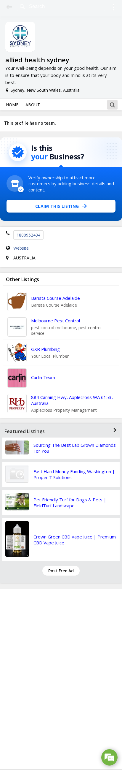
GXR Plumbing (45, 349)
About (32, 104)
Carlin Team (43, 377)
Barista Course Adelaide (55, 298)
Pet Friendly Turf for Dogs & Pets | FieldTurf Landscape (69, 502)
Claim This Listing (57, 206)
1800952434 (28, 235)
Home (12, 104)
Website (21, 248)
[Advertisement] (61, 679)
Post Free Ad (61, 570)
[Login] (113, 8)
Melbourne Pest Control (55, 321)
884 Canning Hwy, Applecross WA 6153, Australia (72, 400)
